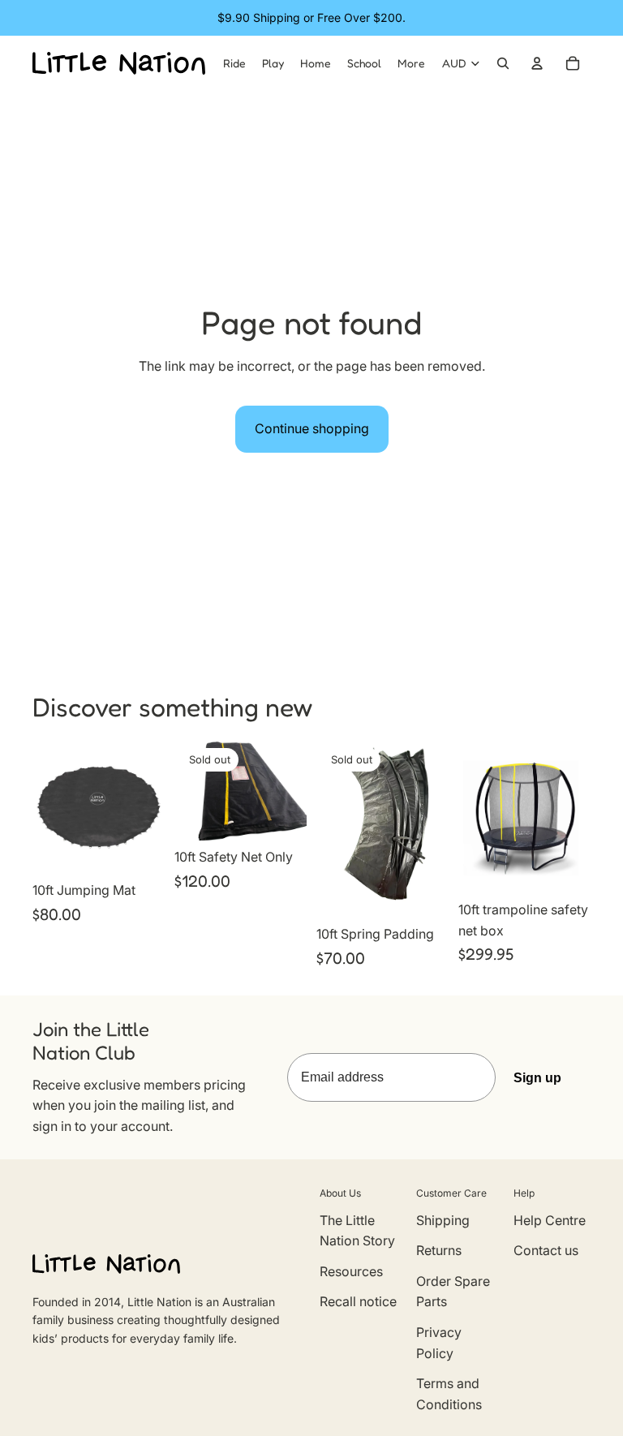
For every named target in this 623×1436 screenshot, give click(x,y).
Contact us (545, 1250)
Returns (439, 1250)
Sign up (537, 1078)
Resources (351, 1271)
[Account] (537, 63)
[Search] (503, 63)
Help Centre (549, 1220)
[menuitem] (411, 63)
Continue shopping (312, 428)
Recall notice (358, 1301)
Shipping (443, 1220)
